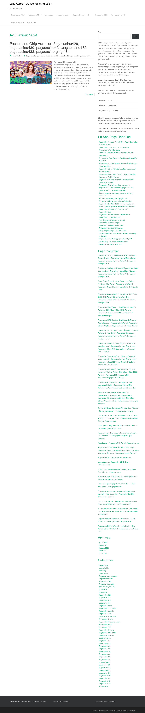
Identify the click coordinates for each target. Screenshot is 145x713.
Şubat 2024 (103, 553)
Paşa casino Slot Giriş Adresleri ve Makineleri (115, 201)
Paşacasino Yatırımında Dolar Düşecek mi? (114, 214)
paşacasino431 (53, 56)
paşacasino (103, 592)
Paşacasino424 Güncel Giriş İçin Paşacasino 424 (116, 204)
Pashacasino (103, 686)
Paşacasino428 (104, 657)
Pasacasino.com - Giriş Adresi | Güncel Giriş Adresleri (117, 476)
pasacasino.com (63, 15)
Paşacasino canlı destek (82, 15)
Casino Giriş (31, 22)
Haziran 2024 (104, 548)
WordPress (132, 710)
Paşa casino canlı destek (108, 576)
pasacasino (49, 15)
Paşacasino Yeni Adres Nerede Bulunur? (113, 209)
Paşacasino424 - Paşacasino (108, 457)
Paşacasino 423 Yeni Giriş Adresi (111, 228)
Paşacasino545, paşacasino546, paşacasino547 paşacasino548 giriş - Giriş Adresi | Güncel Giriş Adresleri (115, 385)
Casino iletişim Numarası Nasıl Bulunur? (113, 241)
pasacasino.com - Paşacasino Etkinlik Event (113, 462)
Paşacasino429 (31, 56)
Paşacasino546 (104, 678)
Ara (99, 32)
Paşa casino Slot (34, 15)
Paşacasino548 (104, 684)
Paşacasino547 (104, 681)
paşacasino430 (42, 56)
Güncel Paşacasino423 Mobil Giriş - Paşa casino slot (117, 501)
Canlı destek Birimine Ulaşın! (109, 223)
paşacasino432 (64, 56)
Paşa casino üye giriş (106, 584)
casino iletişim (104, 568)
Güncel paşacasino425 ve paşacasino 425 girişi (116, 193)
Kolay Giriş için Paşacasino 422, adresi (113, 231)
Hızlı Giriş (102, 570)
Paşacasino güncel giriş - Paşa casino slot (113, 484)
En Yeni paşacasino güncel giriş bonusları (114, 198)
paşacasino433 (74, 56)
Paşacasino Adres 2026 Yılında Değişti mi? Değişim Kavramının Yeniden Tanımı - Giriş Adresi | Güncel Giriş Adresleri (117, 372)
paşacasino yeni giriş (106, 635)
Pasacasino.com (105, 196)
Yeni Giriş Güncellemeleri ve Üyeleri (112, 220)
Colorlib (118, 710)
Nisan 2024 (103, 550)
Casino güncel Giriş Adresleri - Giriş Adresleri (114, 425)
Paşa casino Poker (18, 15)
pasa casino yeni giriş (107, 587)
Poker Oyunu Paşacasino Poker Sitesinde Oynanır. (117, 206)
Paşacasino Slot (105, 212)
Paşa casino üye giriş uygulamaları (111, 225)
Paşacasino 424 (105, 600)
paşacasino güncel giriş (107, 616)
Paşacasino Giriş (101, 15)
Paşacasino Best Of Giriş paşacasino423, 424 (115, 239)
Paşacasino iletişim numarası (109, 622)
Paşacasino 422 (105, 595)
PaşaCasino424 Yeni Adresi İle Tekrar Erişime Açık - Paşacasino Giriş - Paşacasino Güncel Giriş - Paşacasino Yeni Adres (118, 450)
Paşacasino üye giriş (118, 15)
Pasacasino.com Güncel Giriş (109, 217)
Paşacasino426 (104, 651)
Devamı (89, 94)
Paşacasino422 (104, 640)
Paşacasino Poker (105, 624)
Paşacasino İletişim (106, 619)
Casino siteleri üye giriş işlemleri (110, 244)
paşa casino (103, 573)
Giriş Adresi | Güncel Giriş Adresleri (31, 3)
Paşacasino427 (104, 654)
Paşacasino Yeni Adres (107, 632)
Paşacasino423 (104, 643)
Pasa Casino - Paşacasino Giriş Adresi (112, 443)
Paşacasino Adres (105, 605)
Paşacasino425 (104, 648)
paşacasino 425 (104, 603)
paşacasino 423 (104, 597)
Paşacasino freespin (106, 611)
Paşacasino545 (104, 675)
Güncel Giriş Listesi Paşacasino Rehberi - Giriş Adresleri (118, 408)
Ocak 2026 (103, 545)
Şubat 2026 (103, 542)
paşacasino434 (85, 56)
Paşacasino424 (17, 22)
